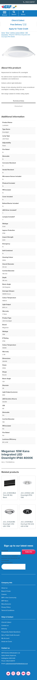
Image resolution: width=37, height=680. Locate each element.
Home (3, 33)
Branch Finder (6, 591)
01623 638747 (30, 2)
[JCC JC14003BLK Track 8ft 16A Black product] (10, 484)
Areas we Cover (6, 641)
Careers (4, 594)
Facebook (4, 551)
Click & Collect (6, 622)
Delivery (4, 629)
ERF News (4, 601)
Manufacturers (6, 604)
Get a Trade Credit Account (10, 635)
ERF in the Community (8, 598)
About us (4, 588)
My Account (5, 638)
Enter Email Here (7, 563)
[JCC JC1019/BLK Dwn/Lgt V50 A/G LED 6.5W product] (27, 513)
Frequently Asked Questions (10, 632)
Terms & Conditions (7, 610)
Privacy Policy (6, 607)
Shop (7, 33)
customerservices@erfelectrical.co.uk (16, 663)
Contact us (5, 625)
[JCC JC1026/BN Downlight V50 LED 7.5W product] (10, 513)
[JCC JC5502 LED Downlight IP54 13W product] (27, 484)
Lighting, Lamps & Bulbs (17, 33)
